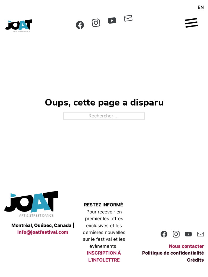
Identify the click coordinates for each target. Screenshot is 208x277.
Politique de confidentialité (173, 253)
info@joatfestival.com (42, 232)
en (201, 7)
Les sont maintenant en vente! (104, 4)
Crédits (195, 260)
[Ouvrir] (192, 21)
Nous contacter (186, 246)
